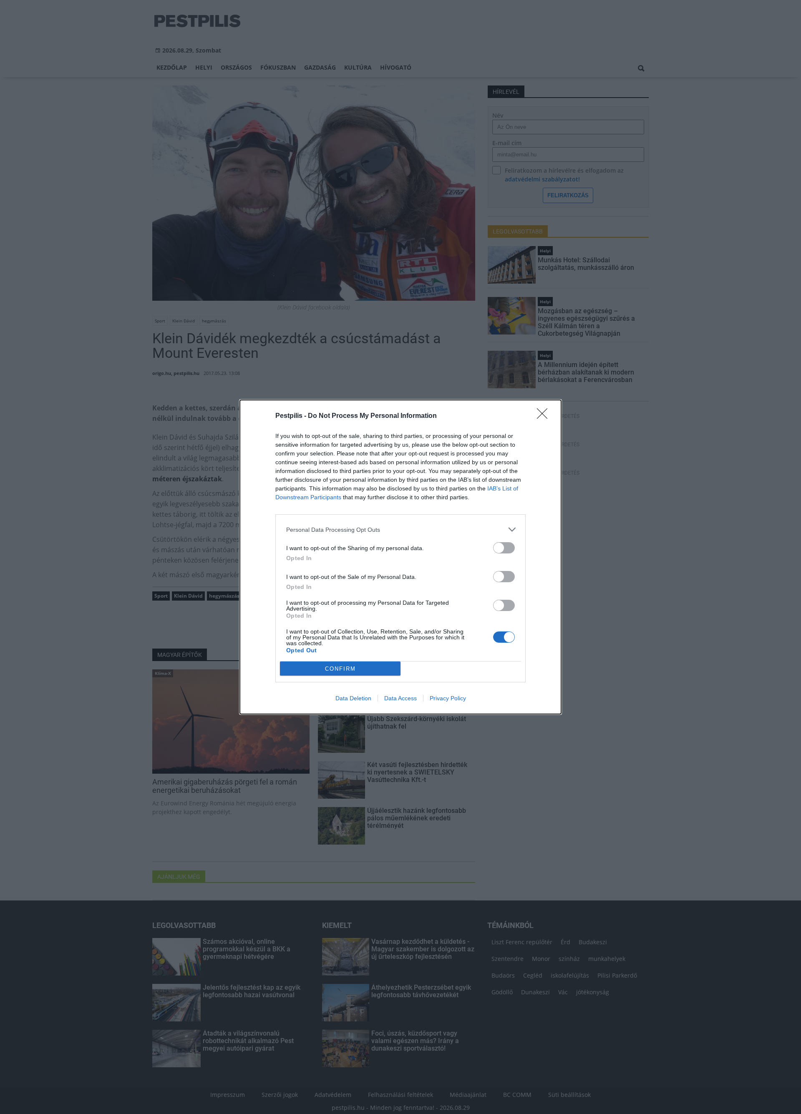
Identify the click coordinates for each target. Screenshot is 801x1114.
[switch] (504, 547)
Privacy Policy (448, 698)
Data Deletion (353, 698)
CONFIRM (340, 669)
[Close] (545, 416)
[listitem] (400, 529)
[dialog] (400, 557)
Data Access (400, 698)
